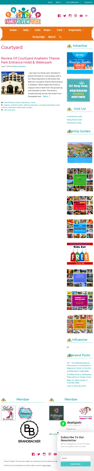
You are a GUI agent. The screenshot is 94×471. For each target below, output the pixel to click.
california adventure (30, 105)
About (58, 2)
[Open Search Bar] (60, 37)
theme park (21, 107)
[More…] (46, 96)
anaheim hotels (16, 105)
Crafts (37, 30)
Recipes (47, 30)
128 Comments (9, 110)
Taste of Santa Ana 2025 (76, 386)
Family (26, 30)
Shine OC (51, 37)
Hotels (17, 103)
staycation (12, 107)
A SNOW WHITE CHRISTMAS (78, 371)
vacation (29, 107)
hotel (57, 105)
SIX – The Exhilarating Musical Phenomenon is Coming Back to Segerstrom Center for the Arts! (79, 365)
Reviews (13, 30)
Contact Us (88, 2)
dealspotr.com (71, 429)
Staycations (25, 103)
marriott (4, 107)
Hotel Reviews (9, 103)
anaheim (7, 105)
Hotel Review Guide (74, 123)
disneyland (51, 105)
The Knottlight (38, 37)
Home (50, 2)
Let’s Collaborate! (72, 2)
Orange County (75, 30)
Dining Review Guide (74, 120)
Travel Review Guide (74, 117)
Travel (59, 30)
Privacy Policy (46, 465)
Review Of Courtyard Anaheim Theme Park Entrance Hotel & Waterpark (30, 60)
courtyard (42, 105)
